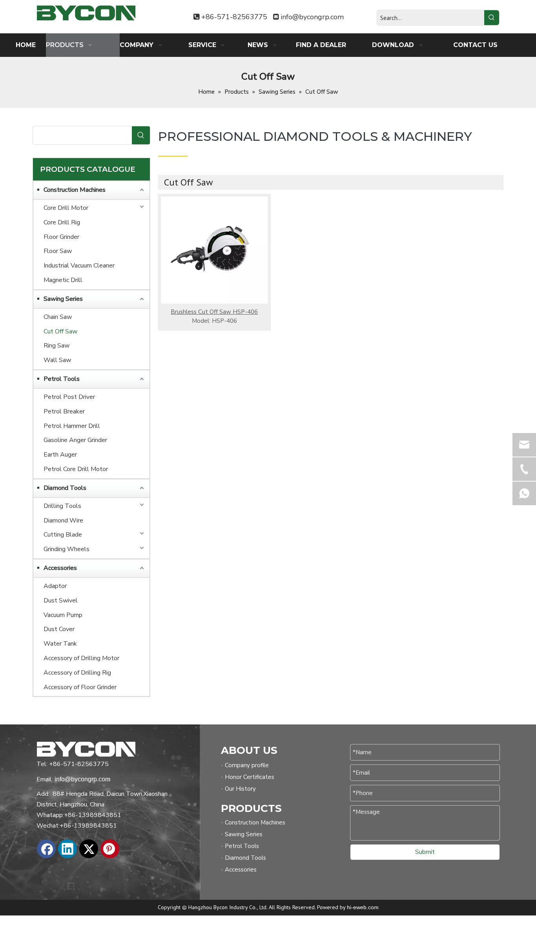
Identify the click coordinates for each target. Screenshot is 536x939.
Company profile (247, 765)
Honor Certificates (249, 777)
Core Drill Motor (66, 208)
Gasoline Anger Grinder (75, 440)
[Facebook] (46, 848)
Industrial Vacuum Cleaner (79, 265)
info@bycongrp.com (312, 17)
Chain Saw (58, 317)
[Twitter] (88, 848)
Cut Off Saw (60, 331)
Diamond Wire (63, 520)
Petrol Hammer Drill (72, 426)
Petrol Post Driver (69, 397)
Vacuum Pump (63, 615)
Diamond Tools (65, 488)
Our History (240, 789)
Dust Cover (59, 629)
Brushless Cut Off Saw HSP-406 (214, 312)
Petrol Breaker (64, 411)
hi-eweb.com (363, 907)
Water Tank (60, 643)
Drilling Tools (62, 506)
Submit (425, 852)
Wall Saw (57, 360)
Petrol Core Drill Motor (76, 469)
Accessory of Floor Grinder (80, 687)
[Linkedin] (67, 848)
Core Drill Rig (62, 222)
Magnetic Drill (63, 280)
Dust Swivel (61, 600)
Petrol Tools (62, 379)
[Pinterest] (109, 848)
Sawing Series (63, 299)
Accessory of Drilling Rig (77, 672)
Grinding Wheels (66, 549)
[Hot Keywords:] (491, 17)
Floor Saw (58, 251)
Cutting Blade (63, 534)
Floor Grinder (61, 237)
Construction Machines (75, 190)
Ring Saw (56, 345)
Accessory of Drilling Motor (81, 658)
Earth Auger (60, 454)
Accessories (60, 568)
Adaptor (55, 586)
